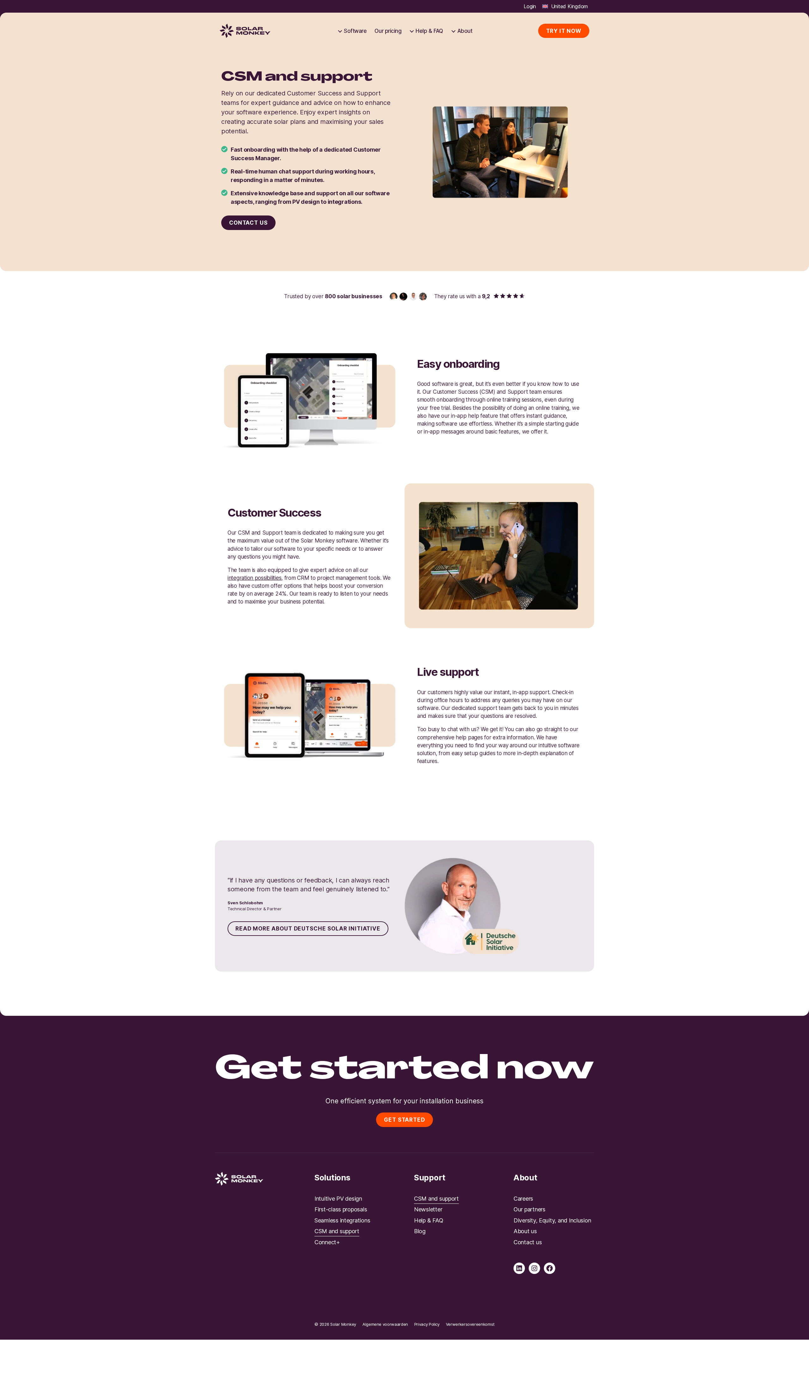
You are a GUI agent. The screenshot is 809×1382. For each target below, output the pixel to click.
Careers (523, 1198)
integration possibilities (254, 578)
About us (525, 1231)
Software (355, 31)
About (464, 31)
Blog (420, 1231)
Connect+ (327, 1242)
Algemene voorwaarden (385, 1324)
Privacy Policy (427, 1324)
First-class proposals (340, 1209)
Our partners (529, 1209)
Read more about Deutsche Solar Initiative (307, 928)
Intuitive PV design (338, 1198)
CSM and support (336, 1231)
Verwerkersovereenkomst (470, 1324)
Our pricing (387, 31)
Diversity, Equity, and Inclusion (552, 1220)
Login (530, 6)
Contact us (248, 223)
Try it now (564, 31)
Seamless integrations (342, 1220)
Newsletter (428, 1209)
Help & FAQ (429, 31)
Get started (404, 1120)
